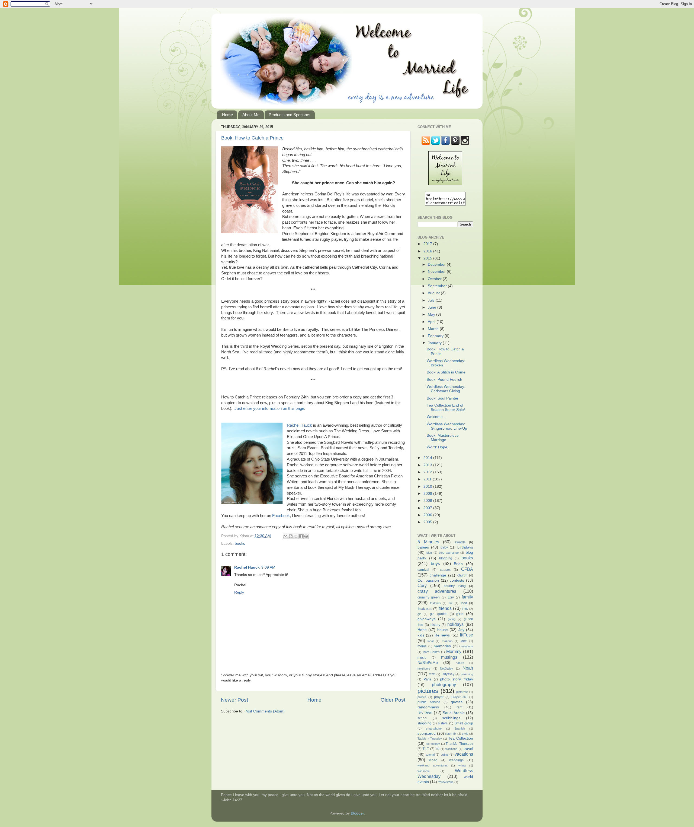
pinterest (462, 691)
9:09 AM (268, 567)
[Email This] (285, 536)
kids (420, 635)
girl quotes (438, 614)
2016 (428, 251)
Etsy (451, 597)
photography (444, 684)
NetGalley (446, 668)
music (421, 658)
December (437, 264)
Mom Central (431, 652)
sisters (443, 723)
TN (437, 748)
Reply (239, 592)
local (430, 641)
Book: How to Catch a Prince (252, 138)
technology (433, 743)
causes (445, 570)
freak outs (424, 609)
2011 (428, 479)
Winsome (423, 771)
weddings (456, 760)
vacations (464, 754)
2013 (428, 465)
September (438, 286)
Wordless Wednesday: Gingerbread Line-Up (447, 426)
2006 (428, 515)
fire (451, 603)
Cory (422, 585)
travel (468, 749)
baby (444, 547)
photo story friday (456, 679)
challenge (438, 575)
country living (455, 586)
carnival (423, 570)
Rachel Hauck (299, 425)
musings (449, 657)
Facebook (281, 516)
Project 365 (459, 697)
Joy (461, 630)
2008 (428, 501)
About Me (250, 114)
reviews (424, 712)
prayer (439, 697)
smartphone (434, 728)
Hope (422, 630)
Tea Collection (460, 738)
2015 (428, 258)
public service (428, 702)
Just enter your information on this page (269, 408)
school (422, 718)
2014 (428, 458)
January (435, 343)
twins (444, 754)
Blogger (357, 813)
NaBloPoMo (427, 663)
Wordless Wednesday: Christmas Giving (446, 389)
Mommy (453, 651)
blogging (445, 558)
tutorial (430, 754)
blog (429, 552)
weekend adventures (432, 765)
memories (442, 646)
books (240, 543)
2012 (428, 472)
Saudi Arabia (454, 713)
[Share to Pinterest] (306, 536)
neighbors (423, 668)
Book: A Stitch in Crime (446, 372)
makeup (447, 641)
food (464, 603)
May (432, 314)
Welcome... (436, 417)
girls (459, 614)
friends (445, 608)
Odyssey (448, 674)
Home (227, 114)
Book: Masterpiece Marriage (443, 437)
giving (451, 619)
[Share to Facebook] (301, 536)
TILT (426, 749)
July (432, 300)
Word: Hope (437, 447)
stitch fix (450, 733)
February (436, 336)
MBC (464, 641)
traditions (451, 748)
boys (435, 563)
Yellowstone (446, 782)
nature (460, 662)
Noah (467, 668)
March (434, 329)
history (435, 625)
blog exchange (449, 552)
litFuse (466, 634)
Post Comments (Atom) (265, 711)
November (437, 272)
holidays (455, 624)
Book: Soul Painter (442, 398)
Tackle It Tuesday (429, 738)
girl (419, 614)
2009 (428, 494)
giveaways (426, 619)
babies (423, 547)
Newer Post (234, 700)
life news (442, 635)
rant (459, 707)
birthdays (465, 547)
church (462, 575)
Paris (427, 679)
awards (460, 542)
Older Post (393, 700)
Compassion (428, 580)
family (467, 596)
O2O (432, 674)
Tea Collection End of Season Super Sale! (446, 407)
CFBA (467, 569)
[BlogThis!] (290, 536)
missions (467, 646)
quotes (456, 702)
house (442, 630)
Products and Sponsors (289, 114)
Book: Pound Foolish (444, 380)
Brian (458, 564)
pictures (427, 690)
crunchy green (428, 597)
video (433, 760)
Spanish (459, 728)
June (432, 307)
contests (457, 580)
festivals (435, 603)
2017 (428, 244)
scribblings (451, 718)
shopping (424, 723)
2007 (428, 508)
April (432, 322)
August (434, 293)
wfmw (462, 765)
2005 (428, 522)
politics (421, 697)
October (435, 279)
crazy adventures (436, 591)
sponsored (426, 733)
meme (422, 646)
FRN (465, 608)
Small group (464, 723)
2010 (428, 486)
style (465, 733)
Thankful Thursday (459, 744)
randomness (428, 707)
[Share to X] (295, 536)
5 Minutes (428, 541)
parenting (467, 674)
